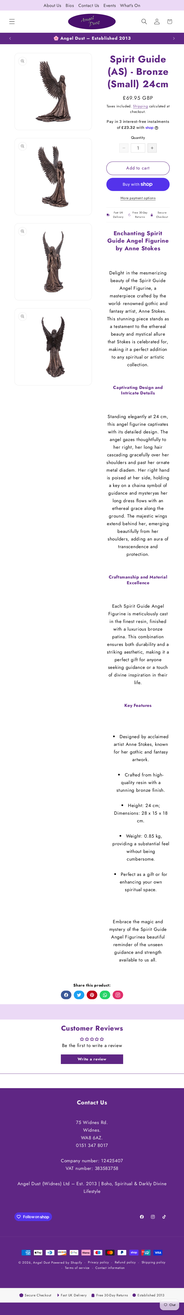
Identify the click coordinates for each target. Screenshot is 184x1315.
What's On (130, 5)
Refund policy (125, 1262)
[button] (12, 21)
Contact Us (88, 5)
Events (110, 5)
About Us (52, 5)
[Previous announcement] (10, 38)
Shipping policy (154, 1262)
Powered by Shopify (66, 1262)
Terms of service (77, 1268)
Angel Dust (41, 1262)
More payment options (138, 198)
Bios (70, 5)
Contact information (110, 1268)
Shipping (140, 106)
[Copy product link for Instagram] (118, 995)
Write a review (92, 1059)
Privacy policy (98, 1262)
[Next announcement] (174, 38)
